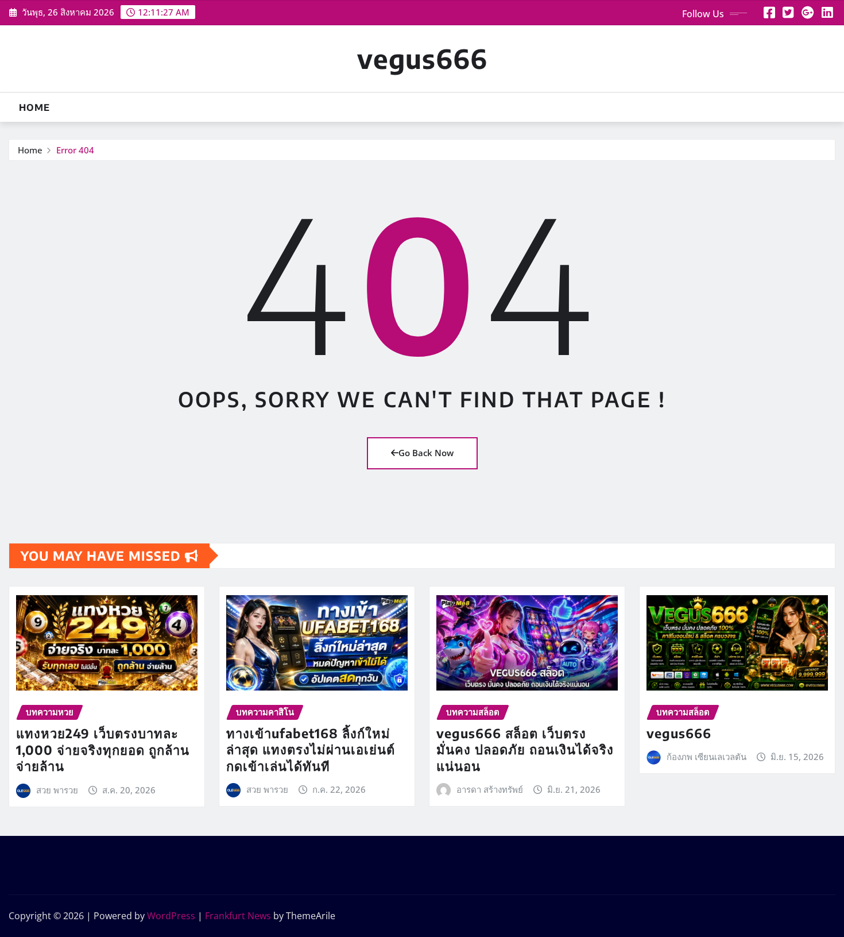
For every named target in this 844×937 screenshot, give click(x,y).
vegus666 (422, 58)
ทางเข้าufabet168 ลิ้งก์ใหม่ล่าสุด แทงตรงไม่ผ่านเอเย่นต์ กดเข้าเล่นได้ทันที (310, 749)
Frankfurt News (238, 915)
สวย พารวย (57, 790)
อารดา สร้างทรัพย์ (489, 789)
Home (34, 107)
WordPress (171, 915)
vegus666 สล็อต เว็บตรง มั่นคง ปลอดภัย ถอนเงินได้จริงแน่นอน (525, 749)
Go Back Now (426, 452)
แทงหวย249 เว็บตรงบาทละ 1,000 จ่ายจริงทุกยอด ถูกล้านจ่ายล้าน (102, 749)
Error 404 (75, 150)
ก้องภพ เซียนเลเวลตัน (706, 756)
